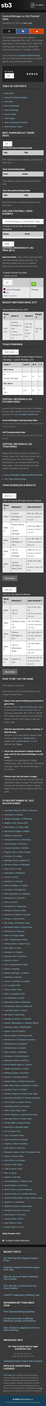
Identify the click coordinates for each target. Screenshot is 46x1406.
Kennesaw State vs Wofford (16, 1060)
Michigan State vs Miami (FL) (17, 860)
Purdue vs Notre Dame (14, 919)
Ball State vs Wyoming (14, 1014)
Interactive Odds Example (15, 97)
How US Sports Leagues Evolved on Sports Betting (21, 1328)
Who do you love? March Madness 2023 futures (21, 1277)
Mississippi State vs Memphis (17, 1002)
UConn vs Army (11, 877)
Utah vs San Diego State (15, 1110)
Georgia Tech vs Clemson (15, 956)
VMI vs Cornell (10, 902)
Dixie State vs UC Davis (15, 1214)
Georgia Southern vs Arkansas (17, 1019)
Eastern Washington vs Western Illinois (21, 1023)
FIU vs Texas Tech (12, 1131)
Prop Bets (8, 101)
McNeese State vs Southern (16, 1073)
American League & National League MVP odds (22, 1268)
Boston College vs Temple (16, 885)
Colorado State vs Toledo (15, 1010)
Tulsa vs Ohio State (12, 989)
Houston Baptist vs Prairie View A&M (20, 1094)
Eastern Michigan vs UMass (16, 973)
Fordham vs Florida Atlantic (16, 1056)
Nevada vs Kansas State (15, 910)
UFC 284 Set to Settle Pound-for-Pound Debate (20, 1287)
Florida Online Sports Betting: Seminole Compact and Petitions (20, 1319)
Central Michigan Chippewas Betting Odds (23, 475)
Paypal (19, 744)
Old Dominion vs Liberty (15, 1048)
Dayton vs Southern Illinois (16, 1077)
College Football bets (28, 414)
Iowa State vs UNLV (13, 1223)
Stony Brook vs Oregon (14, 1160)
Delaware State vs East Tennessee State (22, 1152)
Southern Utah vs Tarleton (16, 1089)
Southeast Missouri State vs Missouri (20, 810)
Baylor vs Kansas (11, 969)
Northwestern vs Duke (14, 998)
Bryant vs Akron (11, 960)
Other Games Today (13, 126)
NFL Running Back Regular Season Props (21, 1259)
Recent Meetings (11, 106)
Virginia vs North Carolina (15, 1143)
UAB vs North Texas (13, 1169)
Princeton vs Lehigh (13, 856)
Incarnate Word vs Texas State (17, 1118)
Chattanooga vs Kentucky (15, 844)
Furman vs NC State (13, 1164)
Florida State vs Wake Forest (17, 944)
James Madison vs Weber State (18, 1181)
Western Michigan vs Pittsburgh (18, 819)
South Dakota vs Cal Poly (15, 1185)
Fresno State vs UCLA (14, 1227)
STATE (9, 72)
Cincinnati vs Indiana (13, 814)
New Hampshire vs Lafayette (17, 894)
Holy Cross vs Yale (12, 869)
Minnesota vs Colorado (14, 898)
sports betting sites (28, 707)
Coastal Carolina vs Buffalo (16, 848)
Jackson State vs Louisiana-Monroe (20, 1194)
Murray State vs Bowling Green (18, 1035)
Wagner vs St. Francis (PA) (16, 823)
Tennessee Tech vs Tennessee (17, 839)
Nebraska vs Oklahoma (14, 873)
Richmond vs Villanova (14, 931)
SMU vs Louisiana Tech (14, 994)
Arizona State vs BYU (13, 1219)
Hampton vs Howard (13, 881)
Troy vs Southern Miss (14, 1135)
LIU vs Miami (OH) (12, 985)
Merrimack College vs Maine (17, 831)
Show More (10, 578)
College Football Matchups (17, 1240)
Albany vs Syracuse (13, 835)
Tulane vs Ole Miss (12, 1177)
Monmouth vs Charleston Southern (19, 1039)
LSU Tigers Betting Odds (15, 479)
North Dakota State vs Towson (18, 1064)
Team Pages (9, 118)
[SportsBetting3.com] (6, 5)
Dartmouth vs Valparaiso (15, 906)
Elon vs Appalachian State (16, 964)
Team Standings (11, 110)
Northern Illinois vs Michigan (17, 864)
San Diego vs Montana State (17, 923)
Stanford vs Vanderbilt (14, 1202)
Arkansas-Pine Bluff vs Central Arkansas (22, 1098)
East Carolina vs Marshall (15, 1052)
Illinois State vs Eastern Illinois (17, 1102)
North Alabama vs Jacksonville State (20, 1114)
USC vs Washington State (15, 939)
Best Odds (8, 93)
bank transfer (23, 741)
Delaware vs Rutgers (13, 952)
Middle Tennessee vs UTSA (16, 1069)
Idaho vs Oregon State (14, 935)
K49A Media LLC (9, 1375)
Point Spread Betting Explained (19, 1311)
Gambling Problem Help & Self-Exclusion (23, 1361)
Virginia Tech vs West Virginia (17, 852)
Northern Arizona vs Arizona (17, 1210)
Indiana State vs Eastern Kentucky (19, 1081)
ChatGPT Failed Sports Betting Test (21, 1295)
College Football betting (29, 55)
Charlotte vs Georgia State (16, 1127)
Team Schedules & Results (15, 122)
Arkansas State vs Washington (17, 1027)
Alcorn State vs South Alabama (18, 1189)
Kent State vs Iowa (12, 948)
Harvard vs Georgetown (15, 889)
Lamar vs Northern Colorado (17, 981)
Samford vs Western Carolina (17, 914)
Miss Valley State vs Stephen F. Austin (21, 1085)
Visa (14, 738)
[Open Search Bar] (32, 5)
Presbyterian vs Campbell (15, 1044)
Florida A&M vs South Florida (17, 1123)
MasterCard (29, 738)
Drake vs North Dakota (14, 1031)
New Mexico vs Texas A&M (16, 827)
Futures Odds (10, 114)
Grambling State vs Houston (16, 1106)
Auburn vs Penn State (13, 1156)
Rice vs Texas (10, 1173)
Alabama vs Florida (12, 977)
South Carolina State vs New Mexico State (23, 1198)
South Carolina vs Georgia (16, 1139)
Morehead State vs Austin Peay (18, 927)
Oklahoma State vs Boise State (18, 1206)
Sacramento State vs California (18, 1006)
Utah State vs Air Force (14, 1148)
